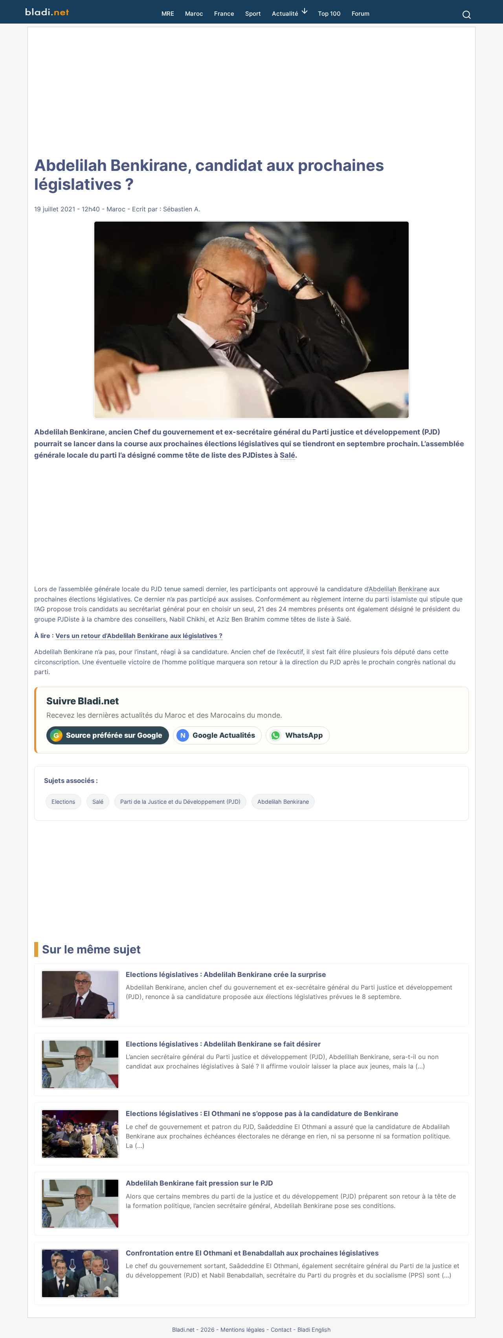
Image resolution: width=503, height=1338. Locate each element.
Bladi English (314, 1329)
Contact (281, 1329)
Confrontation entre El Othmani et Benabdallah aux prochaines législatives (252, 1253)
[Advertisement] (251, 90)
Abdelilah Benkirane (398, 589)
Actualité (285, 13)
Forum (360, 13)
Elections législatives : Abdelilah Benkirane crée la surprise (226, 974)
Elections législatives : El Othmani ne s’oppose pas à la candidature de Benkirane (262, 1113)
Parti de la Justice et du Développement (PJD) (180, 801)
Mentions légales (242, 1329)
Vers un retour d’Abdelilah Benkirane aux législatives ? (138, 636)
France (224, 13)
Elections (63, 801)
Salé (287, 455)
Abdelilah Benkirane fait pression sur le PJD (199, 1183)
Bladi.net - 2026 (193, 1329)
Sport (253, 13)
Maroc (194, 13)
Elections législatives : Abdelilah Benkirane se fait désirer (223, 1044)
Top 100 (329, 13)
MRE (168, 13)
